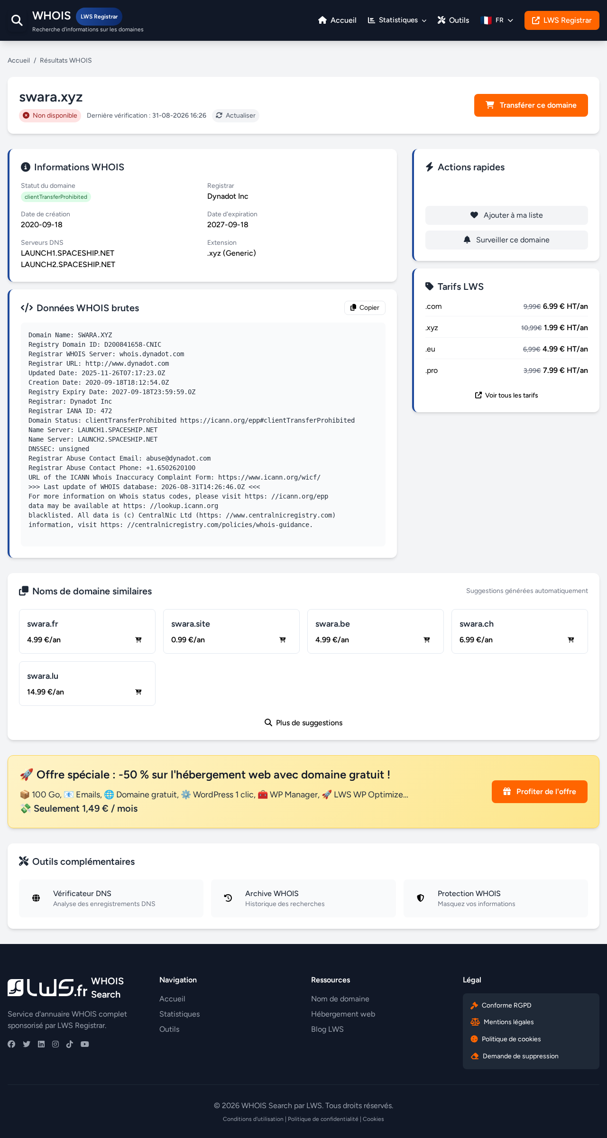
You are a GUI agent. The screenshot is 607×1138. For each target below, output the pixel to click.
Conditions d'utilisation (253, 1119)
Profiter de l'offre (545, 791)
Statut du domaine (48, 186)
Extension (222, 243)
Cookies (373, 1119)
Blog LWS (327, 1029)
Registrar (220, 186)
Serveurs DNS (42, 243)
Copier (368, 308)
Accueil (343, 20)
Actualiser (240, 115)
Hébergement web (343, 1013)
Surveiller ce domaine (512, 239)
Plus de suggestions (308, 722)
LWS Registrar (567, 20)
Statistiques (179, 1013)
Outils (458, 20)
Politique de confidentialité (323, 1119)
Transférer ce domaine (537, 105)
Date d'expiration (232, 214)
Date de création (45, 214)
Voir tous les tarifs (511, 395)
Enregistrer (513, 190)
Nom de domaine (340, 998)
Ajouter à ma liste (512, 215)
